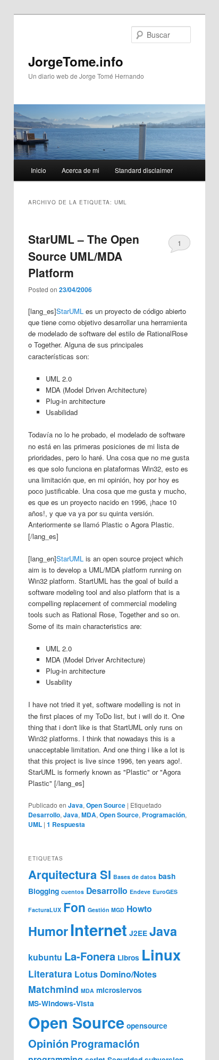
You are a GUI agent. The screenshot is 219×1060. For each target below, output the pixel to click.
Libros (128, 958)
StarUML (69, 311)
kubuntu (45, 957)
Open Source (105, 805)
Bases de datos (134, 877)
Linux (161, 954)
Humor (48, 931)
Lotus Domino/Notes (115, 974)
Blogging (43, 891)
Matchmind (53, 989)
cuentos (72, 892)
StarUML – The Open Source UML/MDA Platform (83, 255)
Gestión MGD (106, 910)
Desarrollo (44, 814)
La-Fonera (89, 956)
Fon (74, 907)
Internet (98, 929)
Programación (163, 814)
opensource (147, 1026)
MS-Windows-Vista (61, 1003)
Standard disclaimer (144, 170)
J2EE (138, 933)
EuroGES (165, 892)
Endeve (140, 892)
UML (35, 824)
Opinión (48, 1043)
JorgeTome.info (75, 61)
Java (75, 805)
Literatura (50, 973)
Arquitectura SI (69, 874)
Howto (139, 908)
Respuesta (66, 824)
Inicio (38, 170)
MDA (88, 814)
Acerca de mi (80, 170)
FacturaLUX (44, 910)
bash (166, 876)
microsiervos (119, 990)
